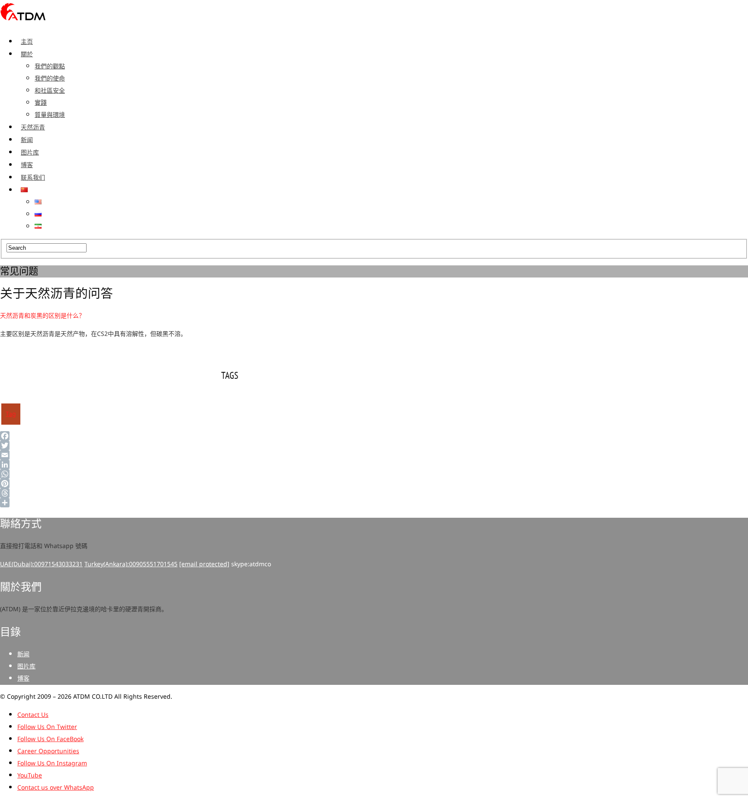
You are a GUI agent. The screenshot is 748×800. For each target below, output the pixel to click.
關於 (27, 54)
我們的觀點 (50, 66)
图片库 (30, 152)
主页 (27, 41)
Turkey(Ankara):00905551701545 (130, 564)
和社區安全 (50, 90)
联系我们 (33, 177)
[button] (229, 316)
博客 (27, 165)
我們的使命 (50, 78)
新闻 (27, 140)
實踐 (41, 103)
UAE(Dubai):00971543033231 (41, 564)
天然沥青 (33, 127)
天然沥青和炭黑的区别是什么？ (42, 316)
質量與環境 (50, 115)
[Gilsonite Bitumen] (23, 23)
